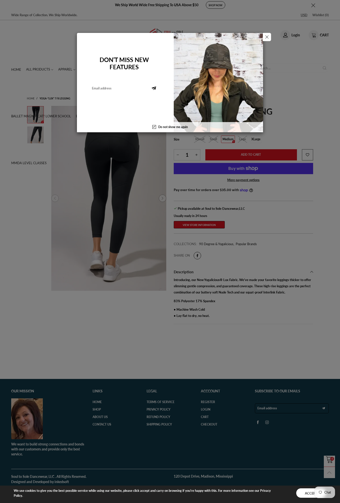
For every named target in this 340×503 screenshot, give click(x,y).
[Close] (267, 37)
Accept (311, 493)
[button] (154, 88)
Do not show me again (173, 127)
